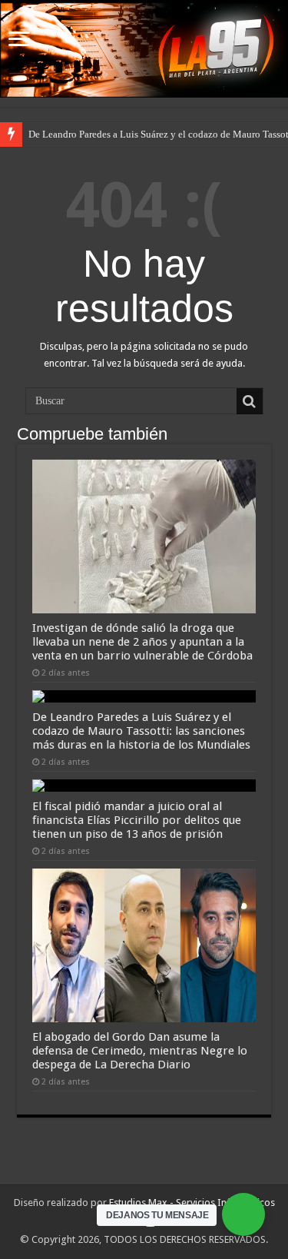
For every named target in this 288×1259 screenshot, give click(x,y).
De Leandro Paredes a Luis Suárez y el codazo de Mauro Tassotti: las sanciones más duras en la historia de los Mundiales (141, 731)
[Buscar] (250, 401)
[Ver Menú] (19, 40)
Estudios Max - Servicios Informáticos (192, 1202)
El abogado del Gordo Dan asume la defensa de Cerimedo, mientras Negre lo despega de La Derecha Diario (139, 1050)
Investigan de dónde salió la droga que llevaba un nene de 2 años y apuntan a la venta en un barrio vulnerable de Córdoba (142, 642)
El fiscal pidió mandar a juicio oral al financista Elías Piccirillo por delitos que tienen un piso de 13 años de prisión (136, 820)
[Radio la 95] (144, 50)
